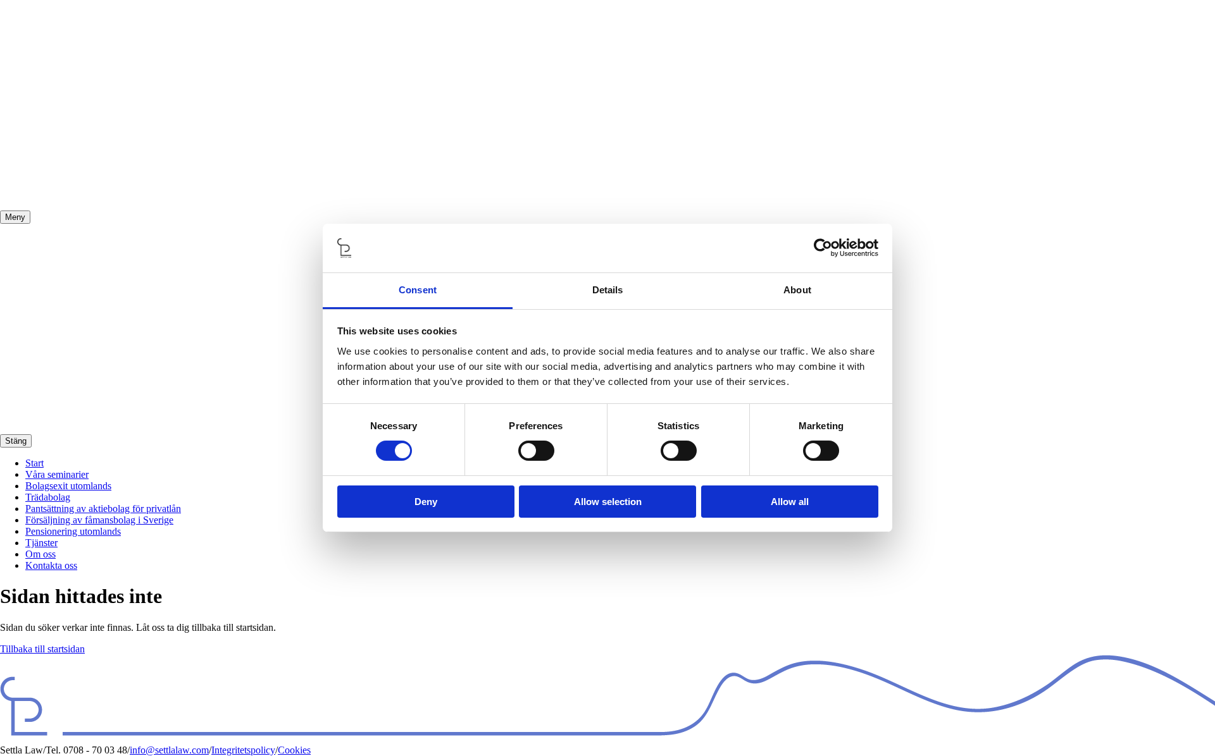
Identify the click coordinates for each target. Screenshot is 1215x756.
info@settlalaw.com (169, 750)
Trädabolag (47, 497)
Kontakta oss (51, 565)
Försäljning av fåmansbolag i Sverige (99, 520)
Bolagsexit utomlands (68, 485)
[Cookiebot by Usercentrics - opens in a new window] (823, 247)
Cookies (294, 750)
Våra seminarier (57, 474)
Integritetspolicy (243, 750)
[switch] (536, 451)
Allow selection (608, 501)
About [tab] (797, 289)
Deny (425, 501)
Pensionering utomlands (73, 531)
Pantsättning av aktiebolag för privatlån (103, 508)
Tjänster (41, 542)
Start (34, 463)
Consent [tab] (418, 289)
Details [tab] (607, 289)
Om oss (40, 554)
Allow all (790, 501)
